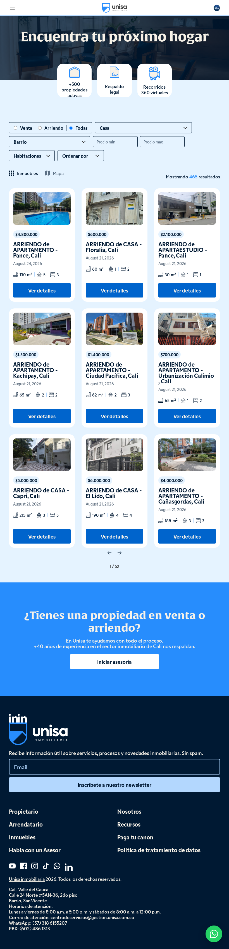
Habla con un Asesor (35, 849)
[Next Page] (120, 553)
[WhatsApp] (214, 934)
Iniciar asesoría (114, 661)
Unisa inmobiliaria (27, 879)
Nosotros (129, 811)
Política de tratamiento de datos (159, 849)
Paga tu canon (135, 837)
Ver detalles (42, 290)
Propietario (23, 811)
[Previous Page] (109, 553)
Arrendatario (26, 824)
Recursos (128, 824)
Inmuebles (22, 837)
